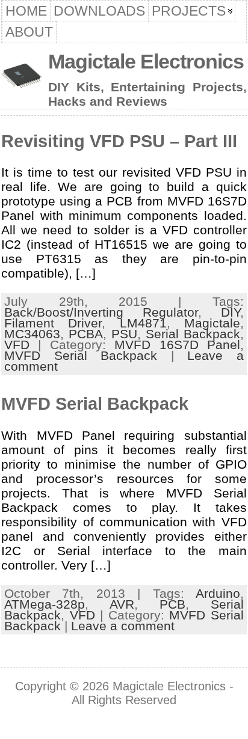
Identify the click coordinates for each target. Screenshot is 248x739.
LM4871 (143, 323)
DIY (230, 312)
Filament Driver (53, 323)
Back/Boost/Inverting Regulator (101, 312)
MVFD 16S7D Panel (177, 344)
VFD (16, 344)
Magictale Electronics (146, 61)
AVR (122, 604)
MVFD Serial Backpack (80, 355)
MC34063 (32, 334)
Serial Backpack (193, 334)
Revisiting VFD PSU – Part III (119, 141)
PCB (172, 604)
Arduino (218, 593)
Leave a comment (123, 626)
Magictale (212, 323)
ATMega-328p (44, 604)
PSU (124, 334)
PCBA (86, 334)
